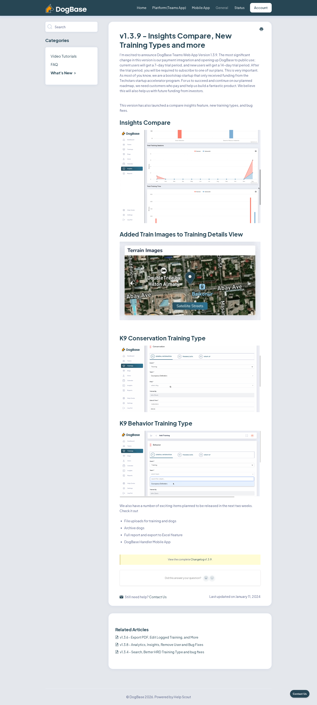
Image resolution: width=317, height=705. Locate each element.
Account (261, 8)
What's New (62, 72)
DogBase (137, 697)
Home (141, 8)
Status (239, 8)
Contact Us (158, 597)
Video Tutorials (64, 56)
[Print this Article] (261, 29)
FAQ (54, 64)
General (222, 8)
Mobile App (201, 8)
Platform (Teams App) (169, 8)
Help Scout (182, 697)
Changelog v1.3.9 (201, 559)
